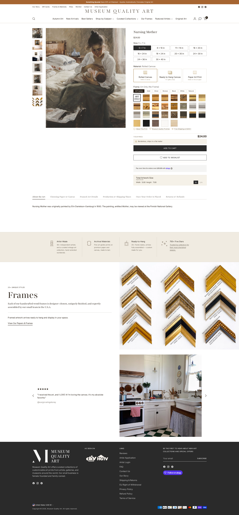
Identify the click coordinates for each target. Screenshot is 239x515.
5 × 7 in (142, 48)
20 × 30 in (179, 53)
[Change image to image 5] (37, 79)
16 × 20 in (197, 48)
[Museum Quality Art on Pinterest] (205, 7)
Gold (148, 91)
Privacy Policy (126, 489)
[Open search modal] (33, 18)
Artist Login (125, 462)
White (182, 91)
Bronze (165, 91)
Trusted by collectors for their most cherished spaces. (179, 247)
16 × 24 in (142, 53)
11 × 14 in (179, 48)
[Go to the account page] (194, 18)
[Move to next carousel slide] (204, 223)
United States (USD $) (43, 505)
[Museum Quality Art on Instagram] (202, 7)
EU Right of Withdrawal (130, 484)
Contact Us (125, 471)
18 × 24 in (160, 53)
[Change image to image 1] (37, 33)
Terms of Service (127, 498)
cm (201, 182)
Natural (191, 91)
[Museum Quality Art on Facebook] (199, 7)
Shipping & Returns (128, 480)
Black (174, 91)
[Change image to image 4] (37, 68)
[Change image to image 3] (37, 56)
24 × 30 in (198, 53)
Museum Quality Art (54, 509)
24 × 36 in (142, 59)
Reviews (123, 453)
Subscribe (202, 458)
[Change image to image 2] (37, 45)
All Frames (139, 91)
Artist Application (128, 458)
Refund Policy (126, 493)
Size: (139, 43)
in (196, 182)
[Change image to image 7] (37, 102)
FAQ (121, 466)
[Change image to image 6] (37, 91)
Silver (156, 91)
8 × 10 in (161, 48)
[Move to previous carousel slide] (199, 223)
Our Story (124, 475)
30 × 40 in (160, 59)
